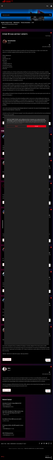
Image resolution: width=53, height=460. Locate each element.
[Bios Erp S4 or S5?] (51, 131)
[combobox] (26, 15)
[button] (4, 359)
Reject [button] (16, 126)
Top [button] (3, 456)
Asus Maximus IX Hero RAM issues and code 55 (11, 419)
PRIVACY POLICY (21, 448)
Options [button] (3, 27)
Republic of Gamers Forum (6, 22)
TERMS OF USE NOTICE (13, 448)
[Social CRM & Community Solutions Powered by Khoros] (48, 457)
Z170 (33, 22)
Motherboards (17, 22)
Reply (48, 360)
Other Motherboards (6, 406)
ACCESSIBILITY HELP (21, 443)
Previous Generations (25, 22)
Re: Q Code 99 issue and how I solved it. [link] (10, 24)
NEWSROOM (13, 443)
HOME (8, 443)
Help (47, 6)
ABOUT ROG (3, 443)
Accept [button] (36, 126)
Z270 (4, 414)
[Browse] (3, 6)
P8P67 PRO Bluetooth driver (7, 433)
